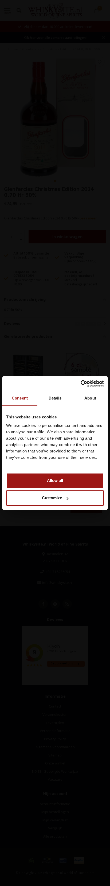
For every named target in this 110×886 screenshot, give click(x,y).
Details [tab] (55, 398)
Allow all (55, 480)
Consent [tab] (20, 398)
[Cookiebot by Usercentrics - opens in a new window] (80, 383)
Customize (52, 498)
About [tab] (90, 398)
